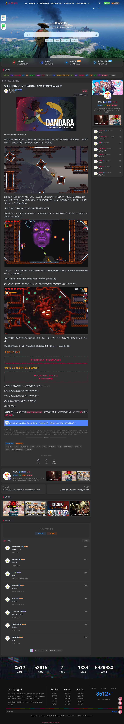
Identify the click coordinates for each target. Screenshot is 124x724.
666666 (101, 133)
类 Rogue (104, 75)
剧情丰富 (48, 75)
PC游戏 (38, 75)
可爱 (99, 75)
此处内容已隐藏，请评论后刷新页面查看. (46, 360)
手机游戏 (57, 40)
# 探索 (59, 446)
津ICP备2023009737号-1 (68, 716)
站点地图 (54, 704)
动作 (23, 75)
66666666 (101, 157)
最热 (9, 541)
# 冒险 (16, 446)
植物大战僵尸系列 (56, 3)
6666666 (101, 145)
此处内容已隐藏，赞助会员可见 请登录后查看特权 (47, 377)
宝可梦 (68, 40)
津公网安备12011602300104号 (85, 716)
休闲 (72, 75)
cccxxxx (14, 598)
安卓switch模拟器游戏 (63, 75)
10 (46, 650)
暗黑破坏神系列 (81, 3)
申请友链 (114, 712)
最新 (4, 541)
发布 (107, 3)
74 (76, 95)
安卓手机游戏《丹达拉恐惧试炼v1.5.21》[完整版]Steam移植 (33, 86)
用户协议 (54, 693)
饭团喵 (100, 160)
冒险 (11, 75)
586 (25, 475)
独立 (43, 75)
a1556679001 (16, 611)
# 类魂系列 (28, 449)
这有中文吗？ (102, 151)
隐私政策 (54, 699)
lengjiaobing (102, 149)
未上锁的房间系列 (43, 3)
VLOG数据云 (47, 716)
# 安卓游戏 (9, 446)
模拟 (87, 75)
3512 (16, 475)
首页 (25, 3)
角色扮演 (31, 75)
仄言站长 (11, 90)
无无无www (102, 131)
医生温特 (101, 155)
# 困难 (7, 449)
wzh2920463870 (103, 137)
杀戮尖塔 (74, 40)
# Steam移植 (24, 446)
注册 (53, 533)
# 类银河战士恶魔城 (17, 449)
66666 (100, 169)
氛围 (54, 75)
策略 (76, 75)
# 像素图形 (52, 446)
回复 (18, 553)
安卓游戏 (6, 75)
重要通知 (32, 3)
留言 (80, 412)
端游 (46, 40)
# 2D (38, 446)
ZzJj (13, 572)
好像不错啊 (102, 175)
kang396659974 (17, 547)
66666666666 (102, 139)
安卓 (51, 40)
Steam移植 (17, 75)
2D (27, 75)
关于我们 (54, 701)
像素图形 (81, 75)
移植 (62, 40)
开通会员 (116, 3)
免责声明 (54, 696)
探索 (95, 75)
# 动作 (32, 446)
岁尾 (100, 143)
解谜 (91, 75)
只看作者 (85, 541)
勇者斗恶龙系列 (69, 3)
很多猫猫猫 (15, 637)
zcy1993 (101, 172)
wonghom (15, 559)
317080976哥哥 (17, 624)
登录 (41, 533)
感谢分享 (101, 163)
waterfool (15, 585)
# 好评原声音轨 (68, 446)
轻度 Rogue (112, 75)
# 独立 (44, 446)
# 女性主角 (78, 446)
